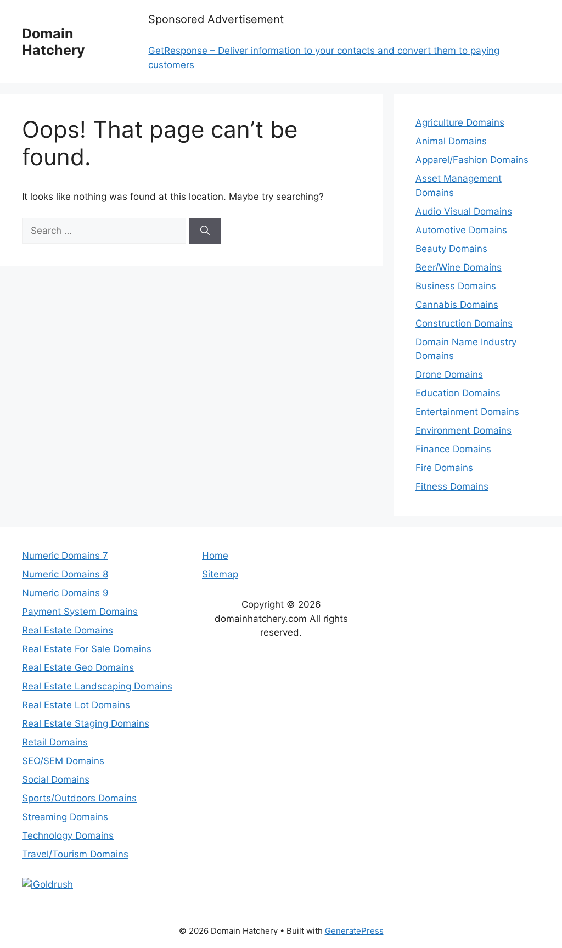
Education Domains (458, 393)
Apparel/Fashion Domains (472, 159)
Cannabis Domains (456, 304)
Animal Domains (451, 141)
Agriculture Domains (459, 122)
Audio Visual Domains (463, 211)
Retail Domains (55, 742)
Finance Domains (453, 449)
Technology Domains (68, 835)
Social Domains (55, 779)
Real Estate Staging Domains (85, 723)
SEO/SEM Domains (63, 760)
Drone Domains (449, 374)
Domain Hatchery (53, 41)
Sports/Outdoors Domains (79, 798)
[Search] (205, 231)
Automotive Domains (461, 230)
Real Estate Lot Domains (76, 704)
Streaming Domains (65, 816)
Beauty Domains (451, 248)
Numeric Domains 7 (65, 555)
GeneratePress (354, 930)
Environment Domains (463, 430)
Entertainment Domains (467, 411)
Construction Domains (464, 323)
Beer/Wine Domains (458, 267)
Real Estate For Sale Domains (86, 648)
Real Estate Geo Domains (78, 667)
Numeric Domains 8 (65, 574)
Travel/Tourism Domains (75, 854)
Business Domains (455, 286)
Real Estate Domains (67, 630)
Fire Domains (444, 467)
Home (215, 555)
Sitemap (220, 574)
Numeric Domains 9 (65, 592)
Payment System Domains (80, 611)
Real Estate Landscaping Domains (97, 686)
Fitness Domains (451, 486)
